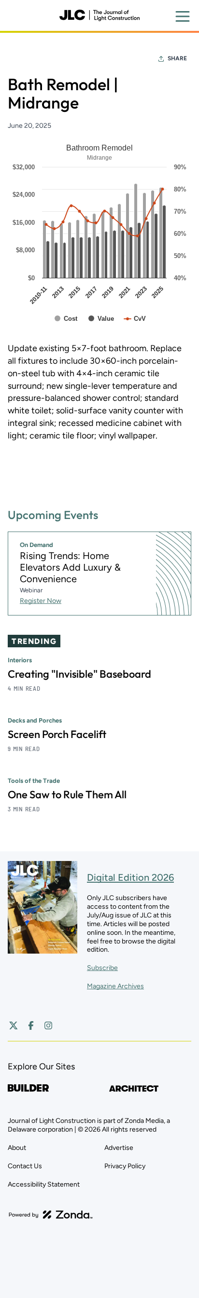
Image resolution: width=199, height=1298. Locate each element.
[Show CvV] (135, 318)
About (17, 1148)
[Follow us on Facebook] (31, 1025)
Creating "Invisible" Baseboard (79, 674)
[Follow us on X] (13, 1025)
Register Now (40, 601)
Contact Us (25, 1166)
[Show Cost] (66, 318)
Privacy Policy (124, 1166)
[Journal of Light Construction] (99, 15)
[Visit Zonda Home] (51, 1214)
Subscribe (102, 968)
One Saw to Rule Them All (67, 794)
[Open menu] (182, 16)
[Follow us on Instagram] (48, 1025)
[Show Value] (101, 318)
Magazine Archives (115, 986)
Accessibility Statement (44, 1184)
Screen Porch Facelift (57, 734)
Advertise (118, 1148)
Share (177, 58)
